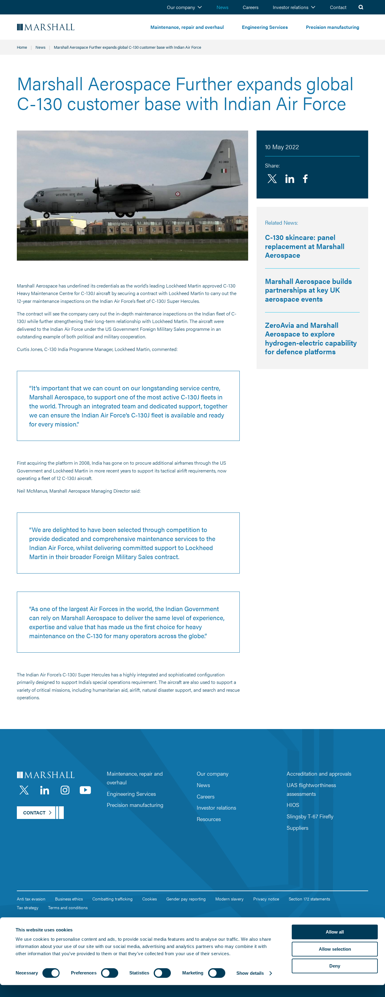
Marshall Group (63, 27)
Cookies (149, 899)
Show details (250, 973)
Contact (338, 7)
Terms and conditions (68, 907)
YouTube (85, 790)
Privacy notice (266, 899)
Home (22, 47)
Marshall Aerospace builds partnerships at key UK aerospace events (308, 290)
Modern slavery (229, 899)
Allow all (335, 931)
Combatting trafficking (112, 899)
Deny (334, 965)
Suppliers (297, 827)
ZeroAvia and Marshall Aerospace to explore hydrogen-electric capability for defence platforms (311, 338)
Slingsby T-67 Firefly (310, 816)
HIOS (293, 804)
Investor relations (290, 7)
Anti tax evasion (31, 899)
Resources (209, 819)
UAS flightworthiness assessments (311, 789)
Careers (250, 7)
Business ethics (69, 899)
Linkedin (289, 178)
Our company (181, 7)
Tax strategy (27, 907)
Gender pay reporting (186, 899)
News (222, 7)
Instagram (65, 790)
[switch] (109, 973)
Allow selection (335, 949)
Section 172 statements (309, 899)
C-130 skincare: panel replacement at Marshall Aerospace (304, 246)
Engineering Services (265, 26)
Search (361, 7)
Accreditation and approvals (319, 773)
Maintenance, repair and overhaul (187, 26)
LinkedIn (44, 790)
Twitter (272, 178)
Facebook (305, 178)
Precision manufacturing (332, 26)
